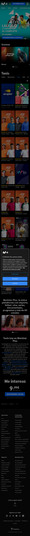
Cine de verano (4, 431)
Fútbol (15, 8)
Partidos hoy (4, 488)
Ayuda (15, 505)
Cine (9, 8)
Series (3, 8)
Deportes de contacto (6, 481)
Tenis (2, 475)
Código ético (18, 469)
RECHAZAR (15, 278)
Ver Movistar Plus (19, 460)
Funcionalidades (18, 462)
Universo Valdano (5, 471)
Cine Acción (4, 427)
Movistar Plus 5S (18, 452)
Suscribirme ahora (18, 3)
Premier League (5, 467)
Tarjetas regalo (18, 490)
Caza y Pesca (18, 450)
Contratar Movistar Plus (20, 471)
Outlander (17, 435)
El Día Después (4, 469)
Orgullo (3, 448)
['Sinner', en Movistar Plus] (15, 55)
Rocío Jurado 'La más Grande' (22, 439)
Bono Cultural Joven (19, 486)
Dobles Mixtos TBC (20, 292)
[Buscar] (10, 4)
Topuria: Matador (5, 479)
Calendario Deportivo (6, 486)
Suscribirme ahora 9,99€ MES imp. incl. (16, 37)
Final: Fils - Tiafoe (7, 239)
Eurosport (3, 484)
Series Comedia (4, 441)
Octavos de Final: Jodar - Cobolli (7, 159)
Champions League (5, 462)
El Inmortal (17, 428)
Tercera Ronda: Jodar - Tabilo (7, 133)
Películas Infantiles (5, 433)
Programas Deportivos (20, 447)
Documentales (4, 444)
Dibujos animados (19, 445)
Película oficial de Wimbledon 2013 (6, 292)
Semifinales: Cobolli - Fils (21, 213)
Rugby (2, 477)
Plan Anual (17, 484)
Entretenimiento (5, 446)
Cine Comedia (4, 425)
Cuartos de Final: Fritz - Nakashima (8, 186)
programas (10, 368)
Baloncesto (3, 473)
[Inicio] (4, 3)
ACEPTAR (15, 283)
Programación (4, 490)
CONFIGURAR (15, 274)
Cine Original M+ (5, 420)
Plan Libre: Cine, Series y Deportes (20, 474)
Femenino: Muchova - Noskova (21, 106)
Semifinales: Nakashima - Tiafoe (7, 213)
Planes (16, 479)
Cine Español (4, 422)
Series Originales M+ (5, 437)
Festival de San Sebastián (20, 443)
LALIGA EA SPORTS (5, 464)
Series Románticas (5, 439)
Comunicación (18, 492)
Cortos (2, 429)
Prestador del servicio (8, 520)
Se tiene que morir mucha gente (21, 432)
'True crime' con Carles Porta (21, 441)
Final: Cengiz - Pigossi (20, 186)
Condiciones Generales (20, 467)
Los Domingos (18, 424)
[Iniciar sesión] (27, 3)
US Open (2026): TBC (7, 105)
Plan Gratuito (18, 481)
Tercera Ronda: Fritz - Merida (21, 133)
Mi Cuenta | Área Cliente (20, 464)
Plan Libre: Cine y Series (20, 477)
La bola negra (18, 422)
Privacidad (24, 520)
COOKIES (15, 523)
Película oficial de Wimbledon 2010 (20, 239)
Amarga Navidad (18, 426)
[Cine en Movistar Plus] (15, 323)
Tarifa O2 (17, 488)
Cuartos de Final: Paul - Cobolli (22, 159)
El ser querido (18, 420)
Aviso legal (17, 520)
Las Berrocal (18, 437)
